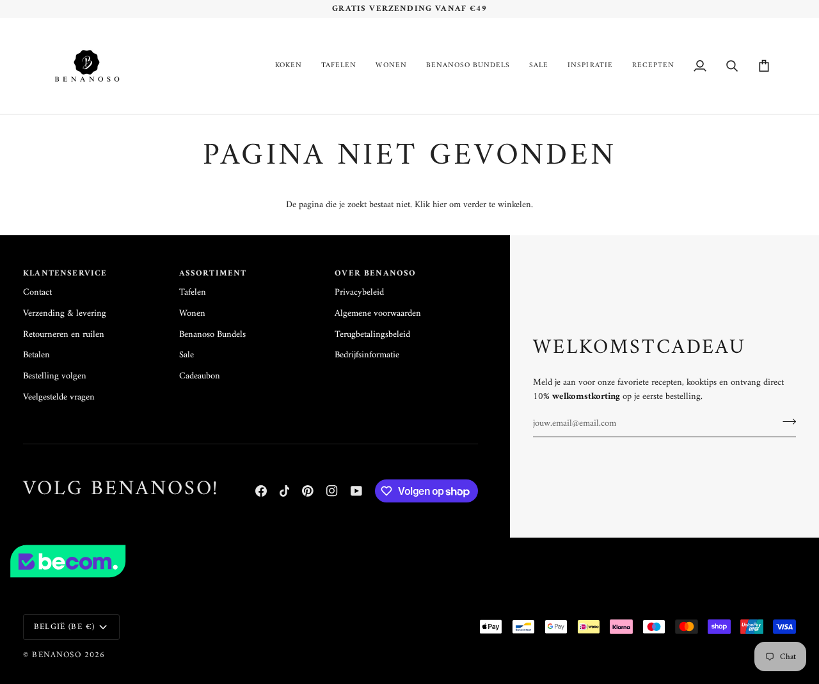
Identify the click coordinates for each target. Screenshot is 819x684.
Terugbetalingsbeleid (372, 335)
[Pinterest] (308, 491)
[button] (289, 66)
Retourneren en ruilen (63, 335)
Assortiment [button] (213, 274)
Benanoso (56, 655)
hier (440, 205)
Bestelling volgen (54, 376)
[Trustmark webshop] (409, 561)
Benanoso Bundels (212, 335)
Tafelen (192, 292)
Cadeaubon (199, 376)
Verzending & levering (64, 314)
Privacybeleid (359, 292)
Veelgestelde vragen (59, 397)
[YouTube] (356, 491)
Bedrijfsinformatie (367, 355)
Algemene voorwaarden (378, 314)
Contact (37, 292)
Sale (186, 355)
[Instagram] (332, 491)
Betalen (36, 355)
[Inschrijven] (785, 422)
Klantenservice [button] (65, 274)
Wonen (192, 314)
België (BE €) (64, 626)
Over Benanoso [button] (375, 274)
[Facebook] (261, 491)
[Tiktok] (285, 491)
